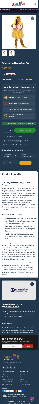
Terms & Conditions (25, 384)
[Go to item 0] (4, 53)
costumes (12, 191)
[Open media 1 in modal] (32, 18)
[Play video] (19, 290)
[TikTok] (10, 367)
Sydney (23, 401)
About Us (22, 374)
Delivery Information (7, 379)
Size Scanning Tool (7, 384)
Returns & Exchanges (7, 381)
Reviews (22, 379)
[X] (14, 367)
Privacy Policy (23, 381)
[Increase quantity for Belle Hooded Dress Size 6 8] (10, 130)
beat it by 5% (25, 103)
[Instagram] (7, 367)
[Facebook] (3, 367)
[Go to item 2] (12, 53)
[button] (32, 284)
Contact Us (5, 374)
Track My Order (6, 376)
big (8, 202)
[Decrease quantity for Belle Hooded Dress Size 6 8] (4, 130)
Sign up (28, 346)
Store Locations (24, 376)
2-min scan (28, 109)
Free (25, 97)
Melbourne (29, 401)
